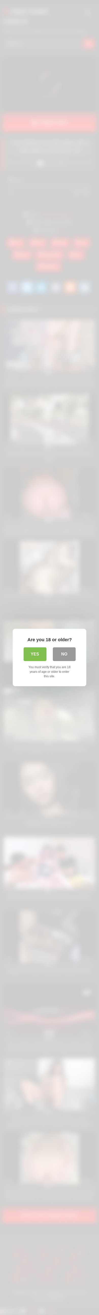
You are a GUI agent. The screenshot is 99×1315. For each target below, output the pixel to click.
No (64, 654)
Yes (35, 654)
